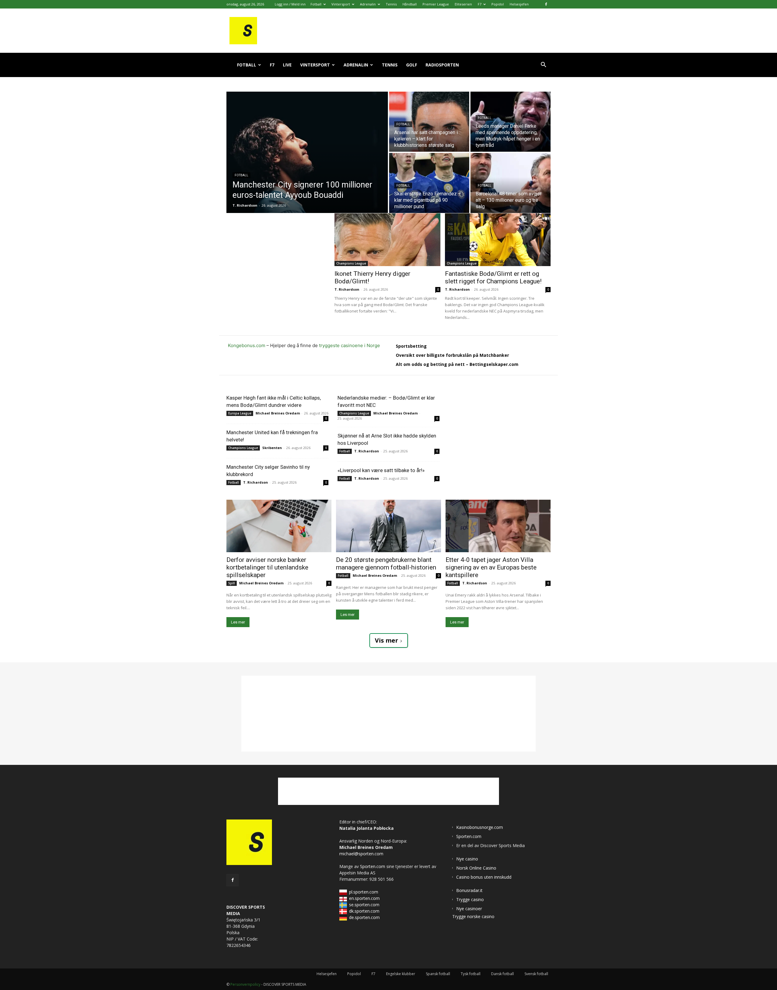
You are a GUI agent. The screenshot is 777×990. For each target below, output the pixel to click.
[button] (543, 65)
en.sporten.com (364, 898)
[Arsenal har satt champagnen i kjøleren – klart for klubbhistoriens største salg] (429, 122)
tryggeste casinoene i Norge (349, 345)
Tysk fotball (470, 973)
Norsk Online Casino (476, 868)
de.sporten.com (364, 917)
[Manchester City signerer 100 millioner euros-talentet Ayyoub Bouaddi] (307, 152)
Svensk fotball (536, 973)
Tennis (391, 4)
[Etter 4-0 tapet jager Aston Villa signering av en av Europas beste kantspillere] (498, 526)
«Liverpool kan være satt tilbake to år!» (381, 470)
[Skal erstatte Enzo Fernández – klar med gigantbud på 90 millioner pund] (429, 183)
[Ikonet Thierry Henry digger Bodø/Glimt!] (387, 239)
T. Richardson (346, 289)
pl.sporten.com (363, 892)
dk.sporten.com (364, 911)
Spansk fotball (438, 973)
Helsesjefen (519, 4)
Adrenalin (368, 4)
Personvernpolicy (245, 984)
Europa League (239, 413)
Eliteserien (463, 4)
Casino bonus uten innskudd (483, 877)
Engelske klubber (400, 973)
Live (287, 65)
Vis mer (386, 640)
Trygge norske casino (473, 916)
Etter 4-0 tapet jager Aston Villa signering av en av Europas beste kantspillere (491, 567)
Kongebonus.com (246, 345)
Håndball (409, 4)
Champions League (351, 263)
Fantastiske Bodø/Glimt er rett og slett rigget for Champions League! (493, 277)
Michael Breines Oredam (278, 413)
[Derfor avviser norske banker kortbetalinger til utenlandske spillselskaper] (278, 526)
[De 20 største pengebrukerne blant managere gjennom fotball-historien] (388, 526)
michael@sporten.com (361, 854)
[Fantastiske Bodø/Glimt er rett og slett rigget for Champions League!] (498, 239)
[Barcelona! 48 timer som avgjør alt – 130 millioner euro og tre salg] (510, 183)
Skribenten (272, 447)
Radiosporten (442, 65)
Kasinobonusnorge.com (479, 827)
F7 (479, 4)
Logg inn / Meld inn (290, 4)
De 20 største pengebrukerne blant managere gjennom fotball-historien (386, 563)
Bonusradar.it (469, 890)
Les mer (238, 622)
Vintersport (340, 4)
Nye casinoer (469, 908)
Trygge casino (470, 899)
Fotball (315, 4)
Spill (231, 583)
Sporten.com (373, 866)
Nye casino (467, 859)
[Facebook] (546, 4)
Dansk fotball (502, 973)
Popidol (497, 4)
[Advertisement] (280, 251)
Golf (411, 65)
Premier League (435, 4)
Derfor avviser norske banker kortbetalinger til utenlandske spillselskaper (267, 567)
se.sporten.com (364, 904)
